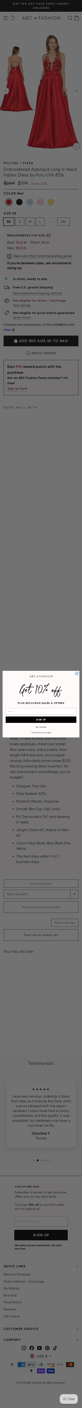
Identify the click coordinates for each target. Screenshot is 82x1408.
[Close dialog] (76, 673)
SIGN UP (41, 719)
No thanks (41, 727)
